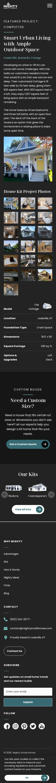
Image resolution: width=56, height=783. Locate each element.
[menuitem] (28, 554)
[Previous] (4, 494)
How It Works (12, 569)
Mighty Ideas (11, 577)
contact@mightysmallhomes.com (31, 628)
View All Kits (23, 509)
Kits (6, 562)
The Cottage (34, 307)
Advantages (11, 554)
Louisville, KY (38, 637)
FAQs (7, 585)
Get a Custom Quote (23, 444)
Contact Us (14, 651)
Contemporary (37, 496)
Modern (13, 496)
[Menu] (50, 5)
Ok (26, 777)
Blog (6, 593)
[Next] (51, 494)
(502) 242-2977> (20, 619)
